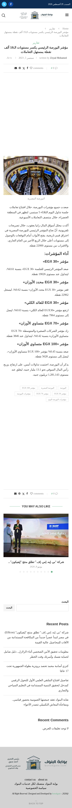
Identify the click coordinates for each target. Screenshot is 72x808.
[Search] (3, 15)
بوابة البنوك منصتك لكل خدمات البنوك (36, 783)
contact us (30, 779)
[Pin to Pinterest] (20, 68)
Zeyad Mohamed (58, 58)
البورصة (63, 388)
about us (42, 779)
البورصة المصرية (47, 388)
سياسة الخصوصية (36, 787)
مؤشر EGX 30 (60, 394)
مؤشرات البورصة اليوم (57, 399)
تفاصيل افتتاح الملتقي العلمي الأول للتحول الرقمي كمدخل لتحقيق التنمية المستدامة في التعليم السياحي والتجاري (38, 685)
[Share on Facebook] (27, 68)
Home (66, 28)
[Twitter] (4, 4)
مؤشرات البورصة (24, 394)
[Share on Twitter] (24, 68)
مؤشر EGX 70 (42, 394)
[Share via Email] (16, 68)
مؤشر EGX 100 (28, 388)
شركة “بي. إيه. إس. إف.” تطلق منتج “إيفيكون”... (36, 561)
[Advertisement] (36, 114)
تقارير (52, 28)
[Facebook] (10, 4)
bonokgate (56, 793)
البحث (65, 601)
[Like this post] (31, 68)
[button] (6, 543)
